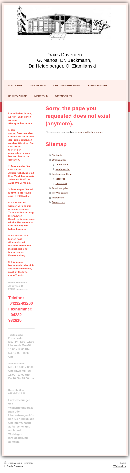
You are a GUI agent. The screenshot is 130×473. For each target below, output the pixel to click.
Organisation (59, 160)
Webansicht (119, 466)
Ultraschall (61, 183)
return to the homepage (90, 132)
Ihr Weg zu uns (60, 193)
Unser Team (62, 164)
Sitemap (28, 463)
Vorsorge (60, 178)
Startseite (57, 155)
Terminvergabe (60, 188)
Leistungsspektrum (62, 174)
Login (123, 463)
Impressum (58, 197)
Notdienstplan (63, 169)
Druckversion (15, 463)
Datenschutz (58, 202)
